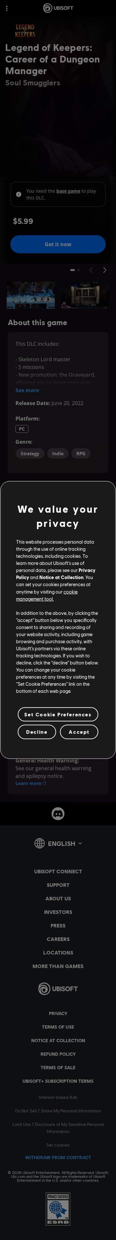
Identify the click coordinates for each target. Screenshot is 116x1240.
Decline (36, 732)
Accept (79, 732)
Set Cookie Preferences (58, 714)
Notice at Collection (61, 577)
